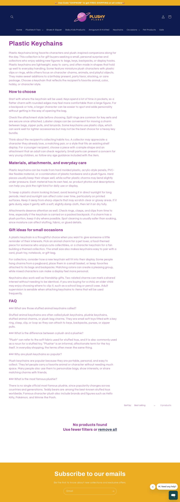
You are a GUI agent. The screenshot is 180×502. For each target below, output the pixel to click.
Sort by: (127, 405)
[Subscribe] (113, 491)
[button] (12, 17)
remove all (107, 429)
